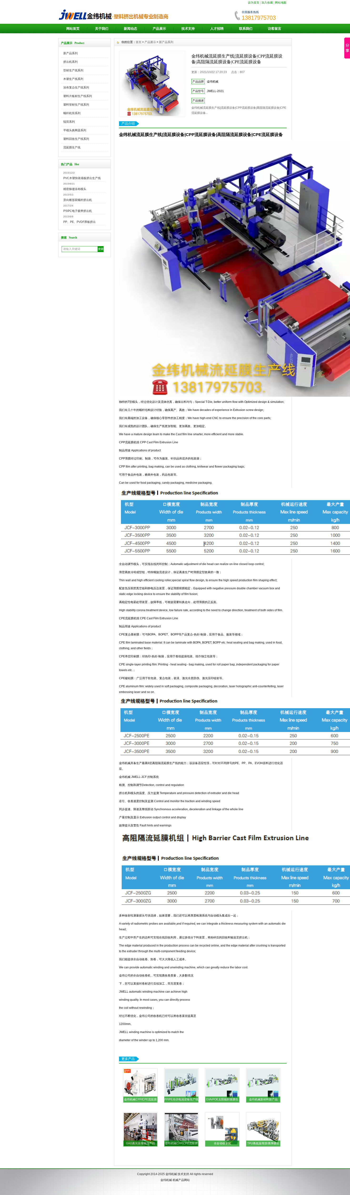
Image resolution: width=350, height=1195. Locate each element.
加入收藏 (267, 2)
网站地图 (280, 2)
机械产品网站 (181, 1180)
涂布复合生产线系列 (76, 87)
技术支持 (188, 28)
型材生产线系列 (73, 70)
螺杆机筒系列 (71, 113)
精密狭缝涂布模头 (74, 189)
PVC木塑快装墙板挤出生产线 (82, 178)
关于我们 (101, 28)
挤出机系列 (70, 61)
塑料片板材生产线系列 (77, 96)
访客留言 (274, 28)
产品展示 (159, 28)
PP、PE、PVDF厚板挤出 (79, 222)
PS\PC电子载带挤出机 (77, 211)
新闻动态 (130, 28)
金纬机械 (171, 1174)
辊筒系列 (69, 121)
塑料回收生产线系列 (76, 139)
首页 (138, 42)
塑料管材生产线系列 (76, 104)
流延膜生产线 (71, 147)
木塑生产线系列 (73, 79)
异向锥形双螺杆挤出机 (77, 200)
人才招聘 (217, 28)
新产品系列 (70, 53)
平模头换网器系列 (74, 130)
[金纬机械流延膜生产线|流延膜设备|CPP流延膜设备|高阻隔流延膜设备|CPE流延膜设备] (152, 84)
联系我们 (245, 28)
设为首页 (253, 2)
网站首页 (73, 28)
